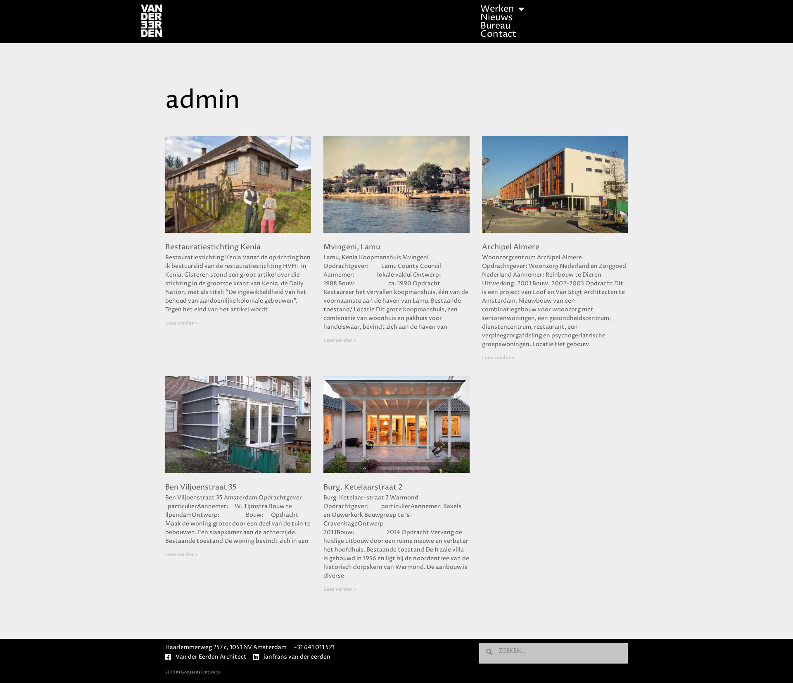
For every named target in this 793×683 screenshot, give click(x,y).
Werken (497, 9)
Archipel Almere (510, 247)
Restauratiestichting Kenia (213, 247)
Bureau (495, 26)
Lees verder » (181, 323)
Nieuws (496, 18)
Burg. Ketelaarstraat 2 (363, 487)
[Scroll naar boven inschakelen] (776, 666)
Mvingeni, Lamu (351, 247)
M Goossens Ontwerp (198, 672)
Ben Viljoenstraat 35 (201, 487)
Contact (498, 34)
